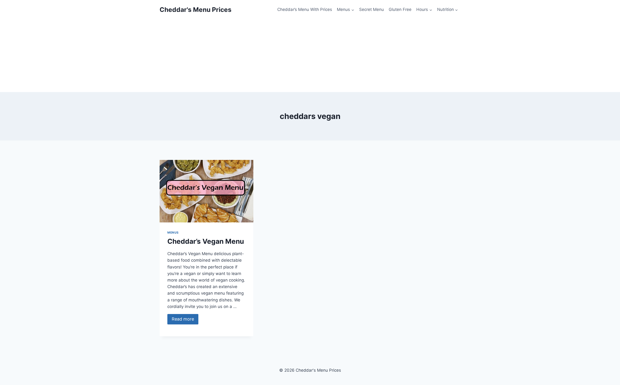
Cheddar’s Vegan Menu (205, 241)
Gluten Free (400, 9)
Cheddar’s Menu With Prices (304, 9)
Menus (173, 232)
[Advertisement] (310, 56)
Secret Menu (371, 9)
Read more (183, 319)
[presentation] (206, 191)
